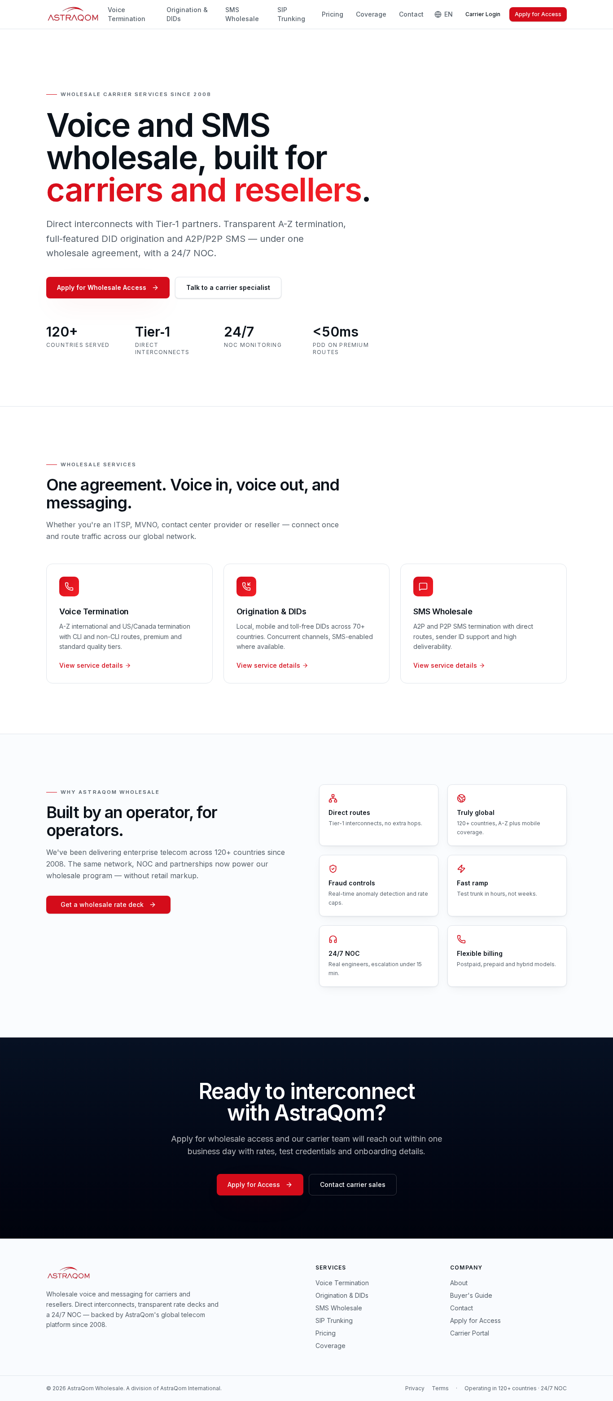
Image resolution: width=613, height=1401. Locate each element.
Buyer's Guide (471, 1295)
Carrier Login (482, 14)
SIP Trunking (291, 14)
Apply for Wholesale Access (101, 287)
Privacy (415, 1388)
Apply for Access (538, 14)
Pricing (332, 14)
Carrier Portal (469, 1333)
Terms (440, 1388)
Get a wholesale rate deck (102, 904)
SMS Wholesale (242, 14)
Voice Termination (126, 14)
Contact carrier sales (352, 1184)
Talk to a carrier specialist (228, 287)
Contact (411, 14)
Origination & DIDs (187, 14)
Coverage (371, 14)
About (459, 1283)
